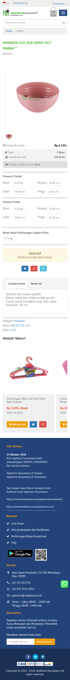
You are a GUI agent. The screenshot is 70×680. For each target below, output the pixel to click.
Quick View (28, 379)
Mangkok (19, 321)
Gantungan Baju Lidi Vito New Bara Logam (26, 400)
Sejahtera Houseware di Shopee (25, 473)
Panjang (41, 182)
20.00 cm (54, 208)
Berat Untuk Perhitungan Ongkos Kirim (26, 232)
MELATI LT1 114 (20, 325)
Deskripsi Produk (16, 283)
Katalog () (21, 3)
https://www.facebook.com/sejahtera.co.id (30, 506)
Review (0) (36, 283)
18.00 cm (54, 183)
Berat (6, 182)
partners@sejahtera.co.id (26, 595)
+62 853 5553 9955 (23, 589)
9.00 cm (53, 191)
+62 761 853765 (21, 582)
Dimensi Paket (11, 202)
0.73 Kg (8, 238)
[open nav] (63, 13)
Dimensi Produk (12, 176)
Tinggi (41, 191)
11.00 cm (54, 217)
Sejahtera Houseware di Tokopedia (26, 477)
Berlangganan (45, 641)
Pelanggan (59, 3)
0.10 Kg (18, 183)
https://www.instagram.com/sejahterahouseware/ (34, 499)
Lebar (6, 191)
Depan (9, 31)
